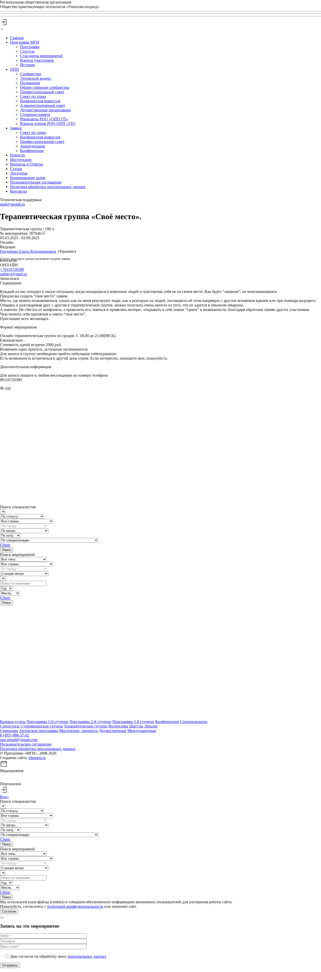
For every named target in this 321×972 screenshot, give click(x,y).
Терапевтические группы (85, 726)
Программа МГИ (24, 42)
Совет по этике (33, 96)
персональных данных (87, 956)
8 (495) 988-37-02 (14, 735)
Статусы (27, 51)
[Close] (2, 29)
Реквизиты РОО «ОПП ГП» (44, 119)
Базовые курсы (13, 721)
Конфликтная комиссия (40, 101)
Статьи (16, 169)
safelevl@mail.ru (13, 274)
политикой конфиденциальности (75, 906)
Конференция (31, 150)
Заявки (16, 128)
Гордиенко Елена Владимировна (28, 251)
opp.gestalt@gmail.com (18, 740)
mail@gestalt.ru (12, 204)
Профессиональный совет (42, 92)
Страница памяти (35, 114)
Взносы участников (37, 60)
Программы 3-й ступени (133, 721)
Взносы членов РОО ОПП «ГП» (48, 123)
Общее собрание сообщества (44, 87)
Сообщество (30, 74)
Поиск (6, 550)
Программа (29, 47)
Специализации (193, 721)
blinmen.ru (37, 758)
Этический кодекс (35, 78)
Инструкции (21, 159)
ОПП (14, 69)
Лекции (150, 726)
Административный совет (42, 105)
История (27, 65)
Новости (17, 155)
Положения (30, 83)
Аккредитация (32, 146)
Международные (141, 730)
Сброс (5, 545)
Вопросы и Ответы (26, 164)
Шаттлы (136, 726)
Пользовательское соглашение (36, 182)
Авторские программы (38, 730)
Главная (17, 38)
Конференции (167, 721)
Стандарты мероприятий (41, 56)
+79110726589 (12, 269)
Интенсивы (118, 726)
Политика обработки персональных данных (48, 187)
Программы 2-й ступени (90, 721)
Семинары (9, 730)
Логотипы (19, 173)
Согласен (9, 911)
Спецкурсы (10, 726)
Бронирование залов (27, 178)
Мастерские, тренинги (78, 730)
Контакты (18, 191)
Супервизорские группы (42, 726)
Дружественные (112, 730)
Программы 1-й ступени (47, 721)
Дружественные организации (45, 110)
